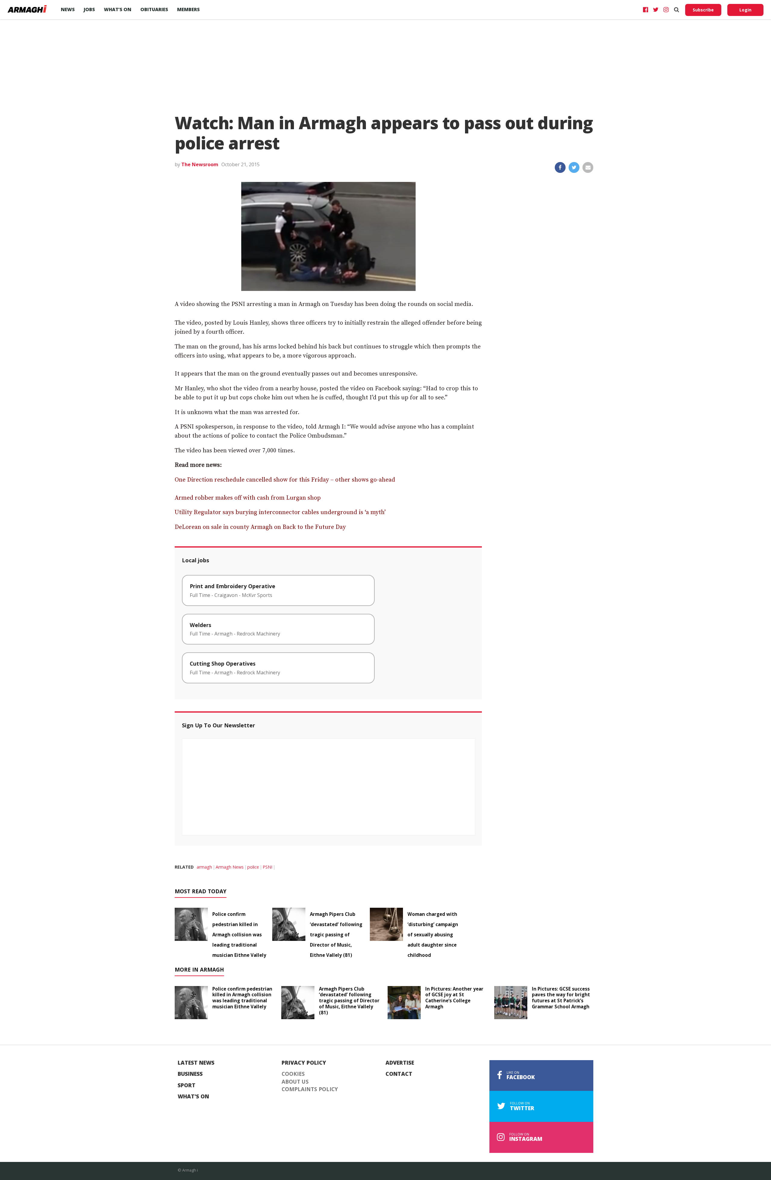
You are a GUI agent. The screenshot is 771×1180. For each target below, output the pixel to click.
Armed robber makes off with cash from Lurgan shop (248, 498)
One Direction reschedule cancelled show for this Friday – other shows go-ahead (285, 480)
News (68, 9)
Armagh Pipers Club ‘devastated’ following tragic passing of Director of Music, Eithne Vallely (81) (336, 934)
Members (188, 9)
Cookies (293, 1074)
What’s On (117, 9)
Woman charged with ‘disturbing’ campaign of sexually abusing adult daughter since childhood (432, 934)
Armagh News (230, 867)
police (253, 867)
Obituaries (154, 9)
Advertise (400, 1063)
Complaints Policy (310, 1089)
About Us (295, 1082)
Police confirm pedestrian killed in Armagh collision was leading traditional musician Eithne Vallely (239, 934)
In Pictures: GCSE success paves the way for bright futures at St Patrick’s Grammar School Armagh (561, 998)
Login (745, 10)
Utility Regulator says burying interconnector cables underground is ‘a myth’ (280, 512)
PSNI (267, 867)
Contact (399, 1074)
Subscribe (703, 10)
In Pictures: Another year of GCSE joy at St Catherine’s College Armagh (454, 998)
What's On (193, 1096)
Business (190, 1074)
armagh (204, 867)
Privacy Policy (304, 1063)
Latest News (196, 1063)
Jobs (89, 9)
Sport (186, 1085)
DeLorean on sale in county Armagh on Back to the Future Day (260, 527)
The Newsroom (199, 164)
